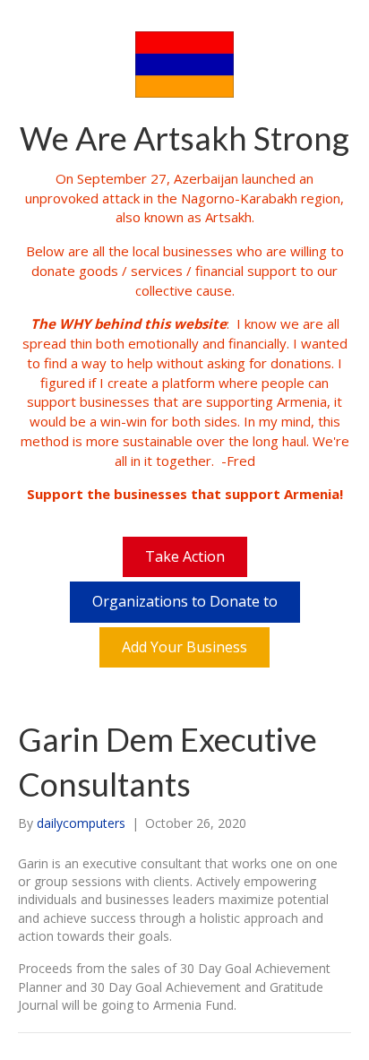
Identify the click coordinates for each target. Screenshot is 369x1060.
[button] (185, 557)
